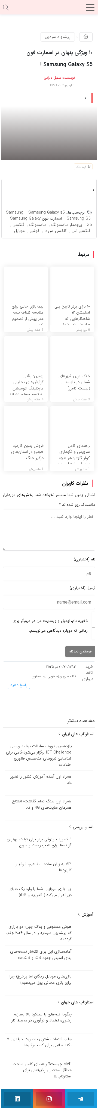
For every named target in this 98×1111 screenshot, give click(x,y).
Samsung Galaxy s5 (46, 212)
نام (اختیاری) (84, 559)
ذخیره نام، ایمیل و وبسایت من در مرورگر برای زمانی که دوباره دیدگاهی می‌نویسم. (50, 625)
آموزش (86, 914)
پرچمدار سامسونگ (66, 224)
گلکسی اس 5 (55, 230)
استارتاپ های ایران (77, 734)
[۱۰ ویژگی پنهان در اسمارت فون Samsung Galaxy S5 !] (49, 132)
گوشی (34, 230)
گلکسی (18, 224)
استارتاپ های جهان (76, 1002)
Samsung (14, 212)
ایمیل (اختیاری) (82, 588)
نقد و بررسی (82, 827)
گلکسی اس (81, 230)
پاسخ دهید (18, 685)
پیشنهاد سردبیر (58, 37)
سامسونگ (37, 224)
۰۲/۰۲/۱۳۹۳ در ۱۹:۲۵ (61, 667)
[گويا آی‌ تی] (49, 9)
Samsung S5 (78, 218)
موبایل (19, 230)
